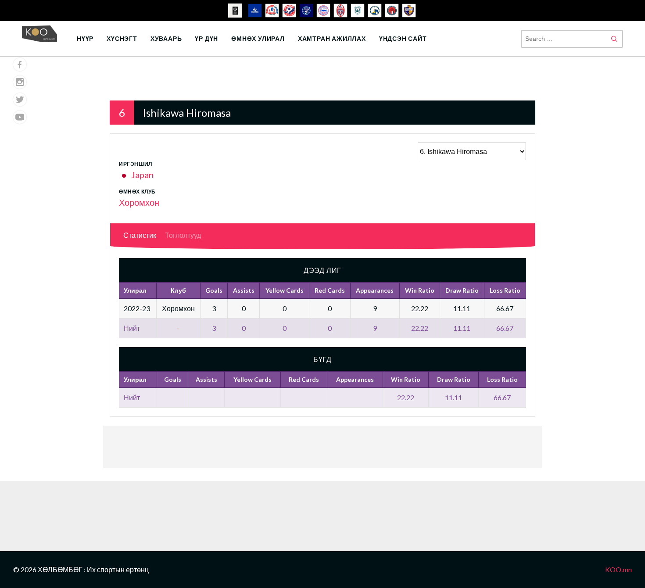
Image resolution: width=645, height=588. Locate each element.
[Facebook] (19, 64)
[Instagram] (19, 82)
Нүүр (85, 38)
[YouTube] (19, 117)
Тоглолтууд (183, 235)
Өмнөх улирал (258, 38)
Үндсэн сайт (403, 38)
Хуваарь (166, 38)
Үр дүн (206, 38)
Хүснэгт (122, 38)
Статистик (139, 235)
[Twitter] (19, 99)
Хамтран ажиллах (332, 38)
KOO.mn (618, 569)
